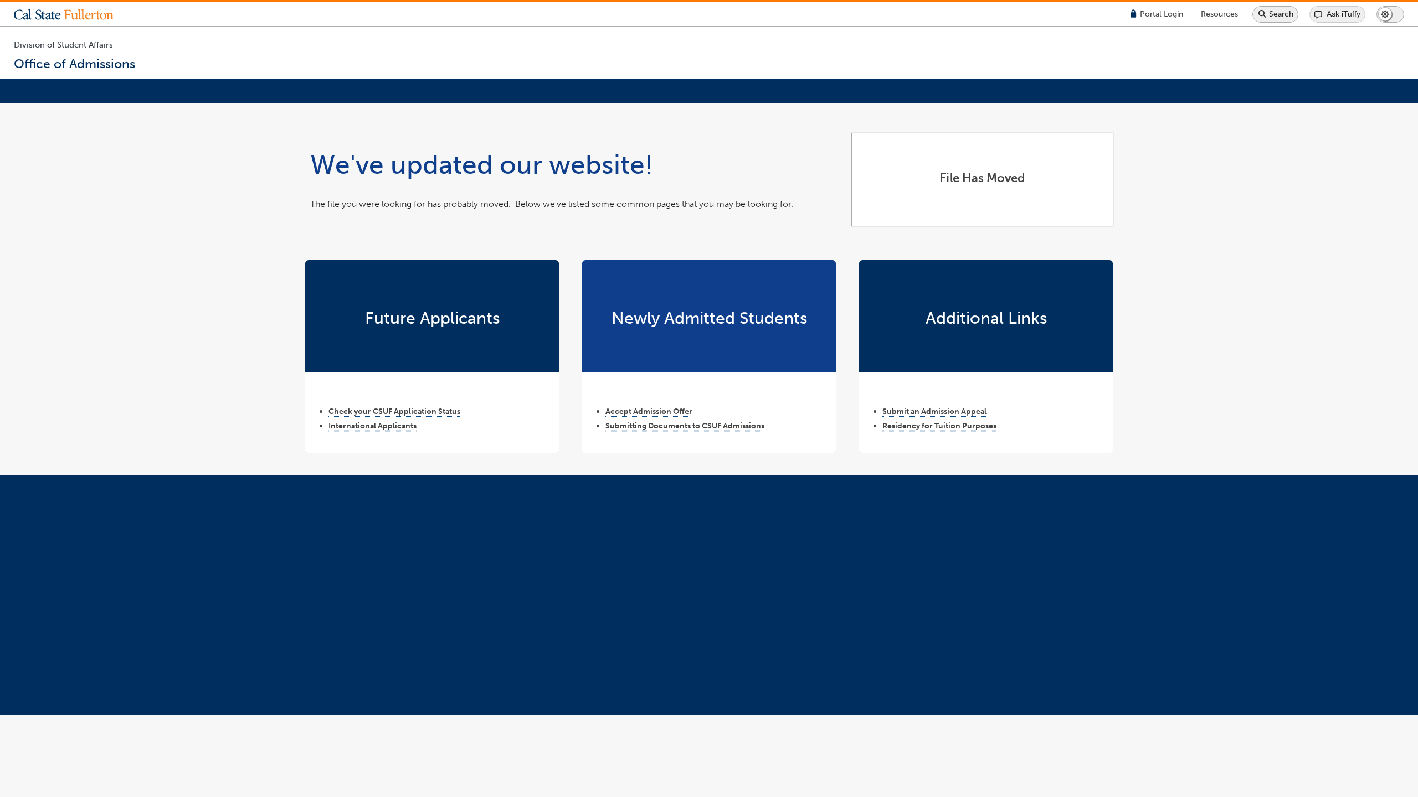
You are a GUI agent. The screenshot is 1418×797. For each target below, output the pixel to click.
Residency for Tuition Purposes (939, 426)
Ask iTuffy (1343, 14)
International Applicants (372, 426)
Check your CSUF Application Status (394, 411)
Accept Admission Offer (648, 411)
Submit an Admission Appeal (934, 411)
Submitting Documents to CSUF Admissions (684, 426)
